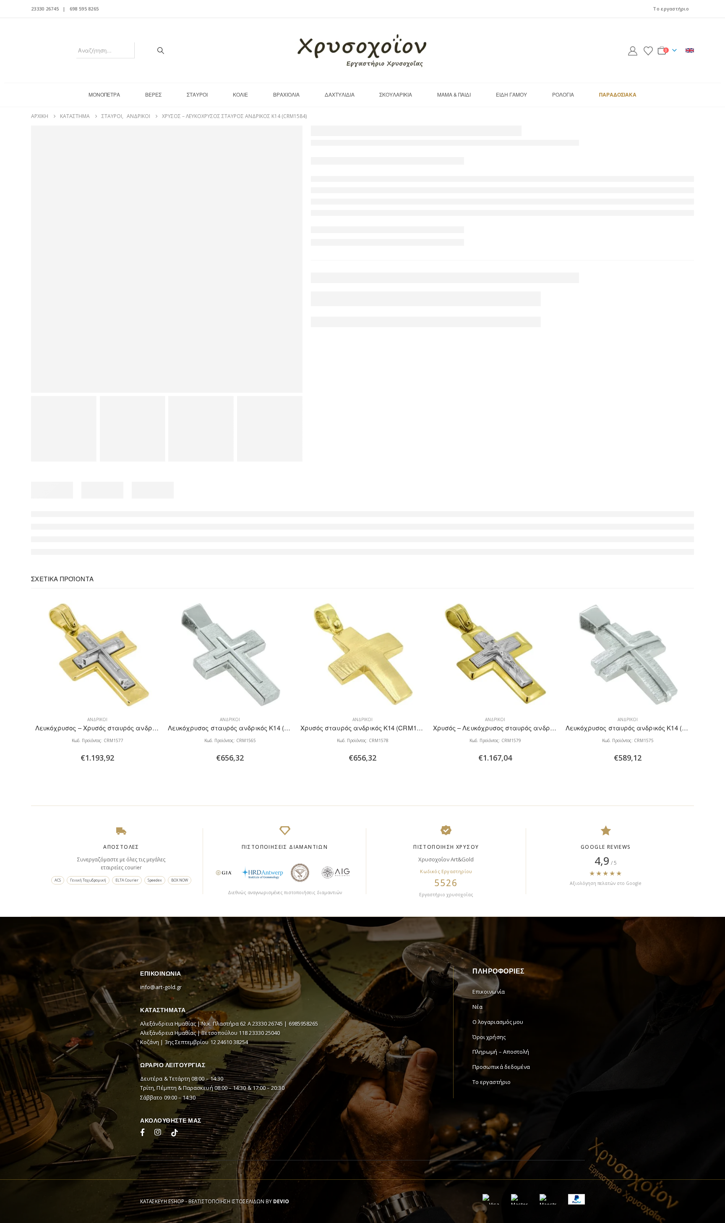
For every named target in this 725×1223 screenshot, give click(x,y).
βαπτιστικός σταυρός (463, 221)
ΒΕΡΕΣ (153, 94)
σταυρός (420, 230)
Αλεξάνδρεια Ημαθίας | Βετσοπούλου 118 (194, 1114)
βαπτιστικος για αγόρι (404, 221)
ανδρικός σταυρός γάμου (577, 212)
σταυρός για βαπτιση (613, 230)
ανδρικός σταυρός (443, 212)
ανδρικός (405, 212)
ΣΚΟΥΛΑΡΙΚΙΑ (395, 94)
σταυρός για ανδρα (558, 230)
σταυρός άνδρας (507, 230)
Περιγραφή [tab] (144, 488)
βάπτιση (321, 221)
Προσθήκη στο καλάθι (367, 302)
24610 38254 (232, 1124)
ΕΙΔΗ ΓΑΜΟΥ (511, 94)
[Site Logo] (362, 50)
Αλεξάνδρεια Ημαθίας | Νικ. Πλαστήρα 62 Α (196, 1105)
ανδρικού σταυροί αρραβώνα (650, 212)
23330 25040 (264, 1114)
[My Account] (632, 50)
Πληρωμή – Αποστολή (500, 1133)
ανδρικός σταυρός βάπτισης (505, 212)
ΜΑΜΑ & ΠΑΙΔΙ (454, 94)
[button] (679, 658)
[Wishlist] (648, 50)
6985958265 (303, 1105)
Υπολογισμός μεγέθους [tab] (239, 488)
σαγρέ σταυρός (331, 230)
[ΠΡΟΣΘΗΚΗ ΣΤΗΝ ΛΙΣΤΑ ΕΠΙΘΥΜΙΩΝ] (386, 302)
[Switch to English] (690, 50)
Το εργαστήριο (671, 8)
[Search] (161, 50)
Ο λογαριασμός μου (497, 1104)
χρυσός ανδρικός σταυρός (414, 239)
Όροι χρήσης (489, 1118)
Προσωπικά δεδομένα (501, 1148)
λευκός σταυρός (583, 221)
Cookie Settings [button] (636, 1206)
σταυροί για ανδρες (380, 230)
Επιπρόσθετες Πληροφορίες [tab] (74, 488)
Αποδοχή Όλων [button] (689, 1206)
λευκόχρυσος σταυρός (635, 221)
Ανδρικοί (352, 201)
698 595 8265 (84, 8)
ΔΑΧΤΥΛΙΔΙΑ (340, 94)
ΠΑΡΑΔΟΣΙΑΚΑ (617, 94)
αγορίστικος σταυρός (363, 212)
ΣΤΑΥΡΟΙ (197, 94)
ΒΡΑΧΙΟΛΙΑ (286, 94)
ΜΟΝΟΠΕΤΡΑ (104, 94)
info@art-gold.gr (161, 1069)
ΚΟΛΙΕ (240, 94)
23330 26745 (45, 8)
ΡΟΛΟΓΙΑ (563, 94)
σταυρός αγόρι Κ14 (458, 230)
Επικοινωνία (488, 1073)
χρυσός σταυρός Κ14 (477, 239)
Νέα (477, 1088)
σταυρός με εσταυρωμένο (344, 239)
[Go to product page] (94, 736)
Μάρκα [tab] (181, 488)
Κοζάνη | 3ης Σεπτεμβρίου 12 (178, 1124)
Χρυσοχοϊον (328, 330)
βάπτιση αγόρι (353, 221)
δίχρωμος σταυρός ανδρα (526, 221)
